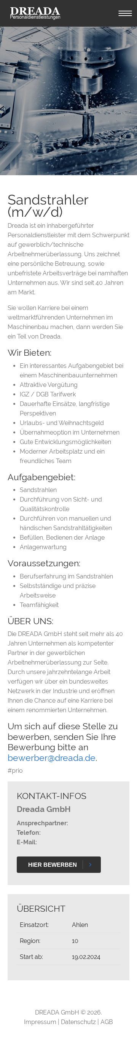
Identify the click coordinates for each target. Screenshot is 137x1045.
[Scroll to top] (120, 1028)
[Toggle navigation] (125, 13)
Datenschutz (79, 1022)
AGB (106, 1022)
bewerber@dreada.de (52, 758)
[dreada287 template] (35, 13)
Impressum (41, 1022)
